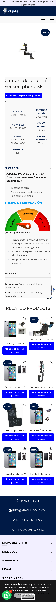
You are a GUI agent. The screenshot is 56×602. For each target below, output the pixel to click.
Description (12, 168)
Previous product (43, 19)
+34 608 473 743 (29, 500)
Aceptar (28, 597)
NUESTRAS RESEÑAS (29, 520)
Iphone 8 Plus (33, 283)
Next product (51, 19)
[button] (7, 595)
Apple (21, 283)
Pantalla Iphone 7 (15, 473)
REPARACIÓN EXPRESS (29, 529)
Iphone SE (10, 287)
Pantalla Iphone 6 (41, 473)
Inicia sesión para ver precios (23, 95)
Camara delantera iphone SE (26, 292)
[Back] (5, 19)
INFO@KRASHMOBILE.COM (29, 510)
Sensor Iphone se (14, 296)
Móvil (20, 287)
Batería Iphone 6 (14, 387)
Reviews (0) (11, 273)
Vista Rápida (24, 318)
